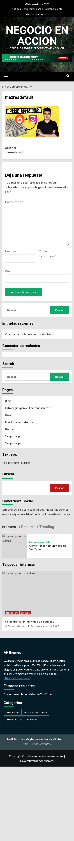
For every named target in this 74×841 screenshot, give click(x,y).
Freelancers (35, 542)
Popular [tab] (27, 527)
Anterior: (14, 150)
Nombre (11, 251)
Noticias (16, 8)
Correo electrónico (47, 253)
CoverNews (27, 760)
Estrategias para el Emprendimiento (43, 8)
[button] (6, 76)
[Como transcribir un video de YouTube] (14, 538)
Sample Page (13, 436)
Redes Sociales (14, 719)
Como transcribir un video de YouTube (29, 334)
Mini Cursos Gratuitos (38, 14)
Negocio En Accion (37, 35)
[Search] (68, 76)
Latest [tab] (10, 527)
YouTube (46, 542)
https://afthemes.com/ (17, 678)
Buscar (8, 474)
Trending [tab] (46, 527)
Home (8, 415)
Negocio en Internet (35, 712)
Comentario (14, 201)
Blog (8, 400)
